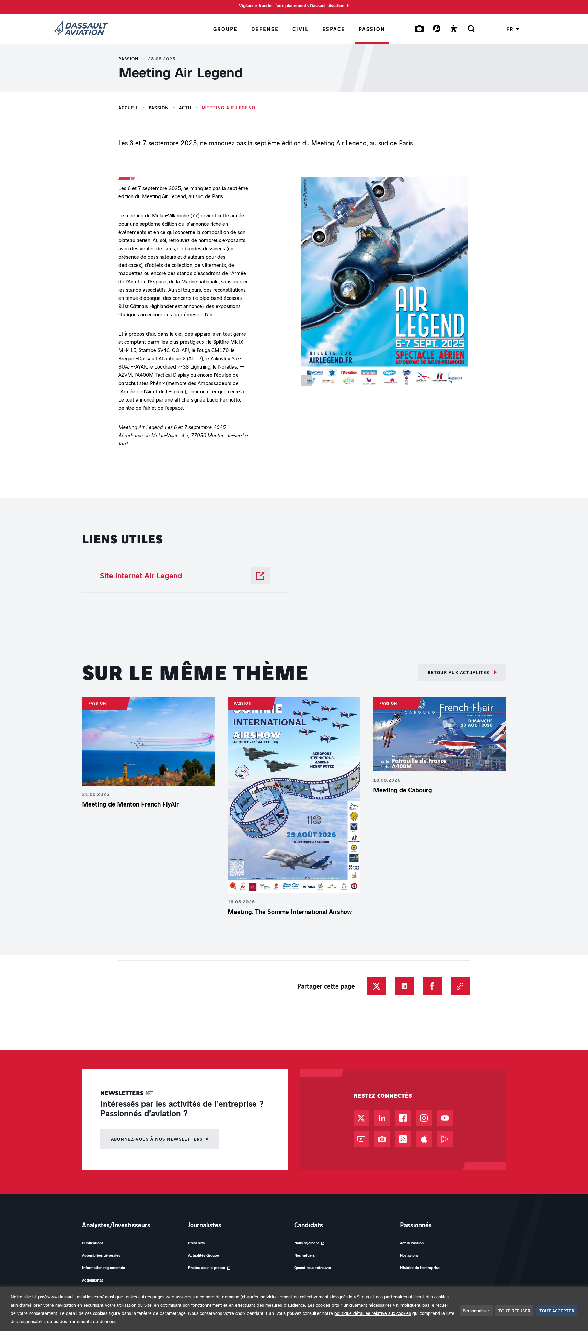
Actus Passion (412, 1242)
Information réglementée (103, 1267)
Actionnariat (92, 1280)
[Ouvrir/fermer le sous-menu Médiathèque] (419, 28)
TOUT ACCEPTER (556, 1310)
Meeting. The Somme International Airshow (291, 911)
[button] (384, 283)
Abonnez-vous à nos (157, 1139)
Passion (159, 107)
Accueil (128, 107)
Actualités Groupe (203, 1255)
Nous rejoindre (306, 1242)
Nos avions (409, 1255)
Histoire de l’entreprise (420, 1267)
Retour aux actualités (459, 672)
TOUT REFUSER (514, 1310)
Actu (185, 107)
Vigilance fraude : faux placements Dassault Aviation (291, 5)
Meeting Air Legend (228, 107)
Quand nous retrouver (312, 1267)
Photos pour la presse (206, 1267)
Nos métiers (304, 1255)
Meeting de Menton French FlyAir (130, 804)
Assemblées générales (101, 1255)
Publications (92, 1242)
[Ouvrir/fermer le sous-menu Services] (436, 28)
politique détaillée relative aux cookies (372, 1313)
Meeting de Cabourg (402, 790)
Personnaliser (476, 1310)
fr (510, 28)
